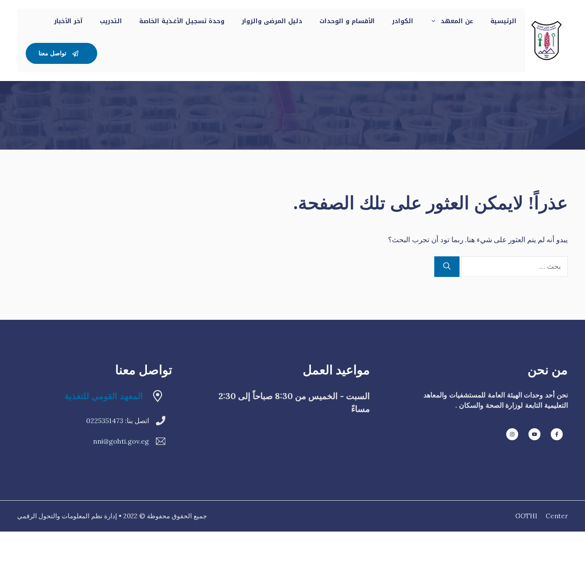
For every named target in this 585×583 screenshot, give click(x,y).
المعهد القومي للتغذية (104, 396)
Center (557, 516)
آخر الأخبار (68, 21)
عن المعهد (457, 21)
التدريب (111, 21)
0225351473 (104, 420)
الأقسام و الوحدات (347, 21)
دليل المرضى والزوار (272, 21)
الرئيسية (503, 21)
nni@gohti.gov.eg (121, 441)
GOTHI (526, 516)
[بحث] (447, 266)
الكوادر (402, 21)
